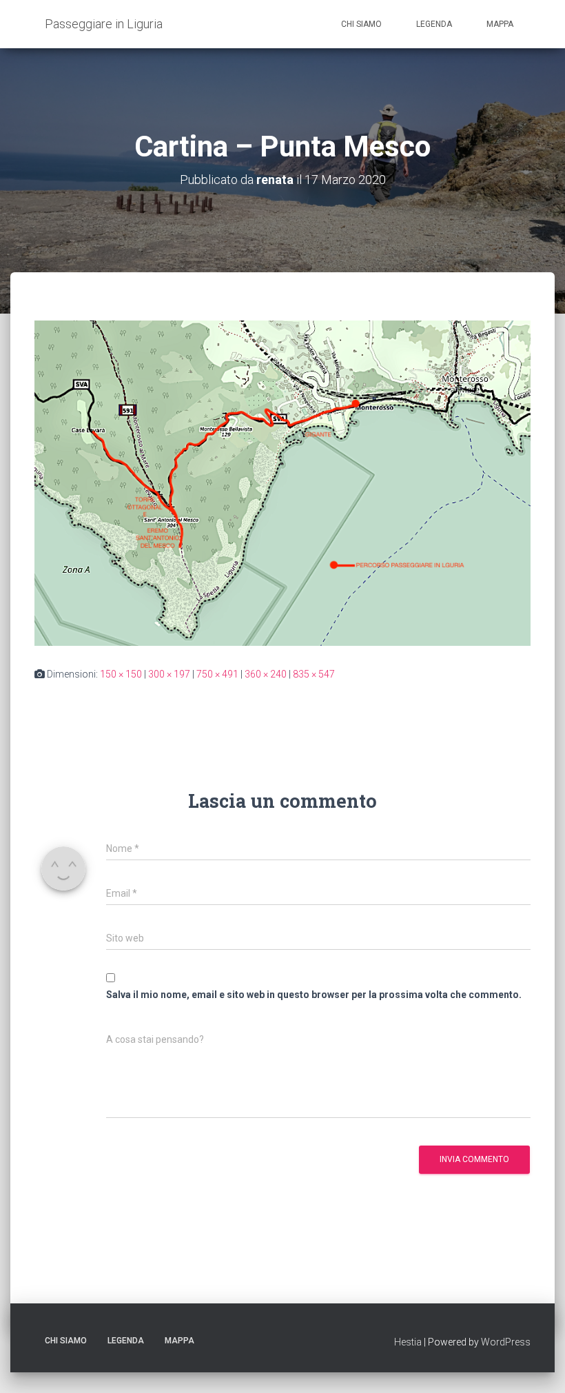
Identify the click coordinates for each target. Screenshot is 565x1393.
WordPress (506, 1342)
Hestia (408, 1342)
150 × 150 (121, 674)
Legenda (434, 24)
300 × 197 (169, 674)
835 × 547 (314, 674)
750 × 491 (217, 674)
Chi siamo (361, 24)
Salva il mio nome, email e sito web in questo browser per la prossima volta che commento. (314, 994)
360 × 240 (266, 674)
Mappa (499, 24)
